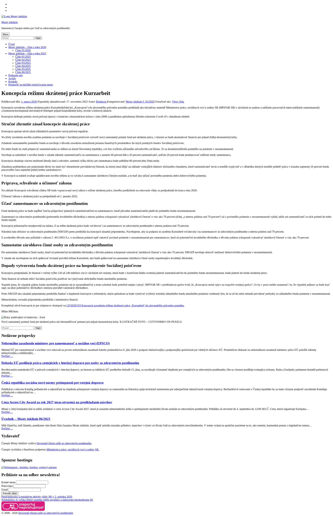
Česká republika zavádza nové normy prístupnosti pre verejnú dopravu (52, 382)
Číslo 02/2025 (23, 59)
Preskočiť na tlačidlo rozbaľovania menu (30, 84)
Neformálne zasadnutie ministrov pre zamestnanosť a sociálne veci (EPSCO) (55, 343)
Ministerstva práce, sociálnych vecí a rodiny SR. (72, 449)
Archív (12, 78)
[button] (23, 506)
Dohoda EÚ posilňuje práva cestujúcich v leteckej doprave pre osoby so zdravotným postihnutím (70, 363)
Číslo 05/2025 (23, 69)
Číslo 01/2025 (23, 56)
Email (4, 489)
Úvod (11, 44)
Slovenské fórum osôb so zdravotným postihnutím (63, 443)
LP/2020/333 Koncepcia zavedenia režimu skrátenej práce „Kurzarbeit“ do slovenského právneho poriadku (125, 305)
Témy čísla (178, 101)
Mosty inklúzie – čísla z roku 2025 (27, 53)
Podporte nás (15, 75)
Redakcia (101, 101)
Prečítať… (7, 356)
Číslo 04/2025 (23, 65)
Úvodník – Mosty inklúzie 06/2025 (25, 419)
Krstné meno (8, 482)
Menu (5, 34)
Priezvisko (7, 485)
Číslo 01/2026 (23, 50)
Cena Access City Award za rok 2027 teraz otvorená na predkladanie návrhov (56, 402)
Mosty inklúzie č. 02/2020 (140, 101)
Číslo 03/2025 (23, 62)
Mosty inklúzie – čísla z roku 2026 (27, 47)
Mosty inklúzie (9, 22)
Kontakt (12, 81)
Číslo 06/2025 (23, 72)
